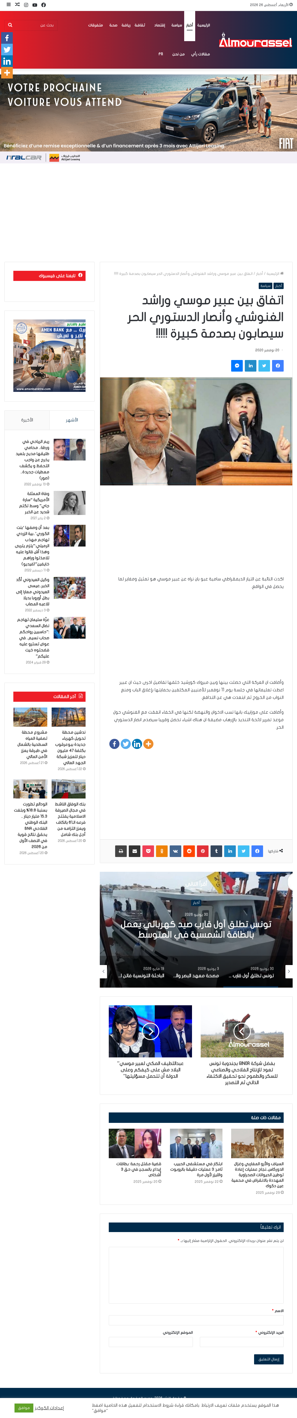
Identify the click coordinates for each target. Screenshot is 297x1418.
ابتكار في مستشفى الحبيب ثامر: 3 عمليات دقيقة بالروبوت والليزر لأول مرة (196, 1169)
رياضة (126, 25)
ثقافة (140, 25)
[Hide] (2, 84)
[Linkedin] (137, 744)
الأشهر (72, 420)
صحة (113, 25)
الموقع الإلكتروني (178, 1333)
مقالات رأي (200, 54)
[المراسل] (255, 39)
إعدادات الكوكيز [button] (49, 1408)
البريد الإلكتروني (270, 1333)
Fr (160, 54)
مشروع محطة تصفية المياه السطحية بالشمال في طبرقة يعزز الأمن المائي (32, 744)
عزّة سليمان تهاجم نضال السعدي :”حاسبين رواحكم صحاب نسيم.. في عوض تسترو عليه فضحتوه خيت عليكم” (33, 637)
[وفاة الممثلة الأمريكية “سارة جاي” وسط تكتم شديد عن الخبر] (70, 503)
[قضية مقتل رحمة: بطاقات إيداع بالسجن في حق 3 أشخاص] (135, 1143)
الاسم (278, 1311)
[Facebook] (114, 744)
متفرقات (95, 25)
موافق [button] (24, 1408)
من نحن (178, 54)
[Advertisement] (148, 212)
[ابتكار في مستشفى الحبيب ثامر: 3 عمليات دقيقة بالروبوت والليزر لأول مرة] (196, 1143)
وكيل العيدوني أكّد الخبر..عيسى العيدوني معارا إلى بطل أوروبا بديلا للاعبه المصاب (32, 592)
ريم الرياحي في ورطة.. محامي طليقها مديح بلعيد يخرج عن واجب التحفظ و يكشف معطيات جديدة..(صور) (32, 459)
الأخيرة (27, 420)
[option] (196, 930)
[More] (148, 744)
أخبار (189, 25)
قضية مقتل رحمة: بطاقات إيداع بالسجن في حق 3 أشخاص (138, 1169)
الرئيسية (203, 25)
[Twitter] (126, 744)
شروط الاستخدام (157, 1405)
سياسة (176, 25)
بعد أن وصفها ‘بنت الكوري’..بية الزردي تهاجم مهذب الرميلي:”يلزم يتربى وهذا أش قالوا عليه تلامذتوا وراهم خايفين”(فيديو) (32, 545)
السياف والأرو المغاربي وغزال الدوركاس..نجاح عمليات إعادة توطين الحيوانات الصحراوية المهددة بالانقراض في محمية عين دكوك (257, 1175)
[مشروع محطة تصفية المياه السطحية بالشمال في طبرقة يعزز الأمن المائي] (30, 717)
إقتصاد (159, 25)
